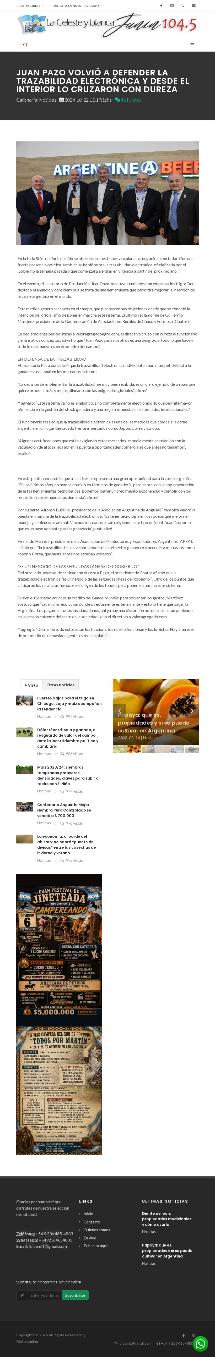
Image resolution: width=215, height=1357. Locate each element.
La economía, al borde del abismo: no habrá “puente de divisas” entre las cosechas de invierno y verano (66, 845)
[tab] (31, 684)
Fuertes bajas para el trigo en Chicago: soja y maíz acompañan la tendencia (69, 704)
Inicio (88, 1213)
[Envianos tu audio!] (200, 1343)
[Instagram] (172, 6)
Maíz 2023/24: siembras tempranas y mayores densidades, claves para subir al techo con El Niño (68, 775)
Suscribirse (75, 1295)
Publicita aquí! (96, 1245)
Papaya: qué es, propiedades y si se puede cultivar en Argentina (167, 1251)
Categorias (29, 6)
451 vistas (130, 100)
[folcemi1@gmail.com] (193, 6)
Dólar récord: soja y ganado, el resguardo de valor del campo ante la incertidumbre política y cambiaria (67, 738)
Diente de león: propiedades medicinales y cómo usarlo (167, 1219)
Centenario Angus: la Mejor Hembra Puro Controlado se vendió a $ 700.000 (64, 810)
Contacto (92, 1222)
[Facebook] (161, 6)
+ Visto (31, 684)
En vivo (90, 1237)
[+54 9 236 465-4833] (183, 6)
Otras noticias (60, 684)
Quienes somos (97, 1229)
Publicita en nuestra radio (74, 6)
